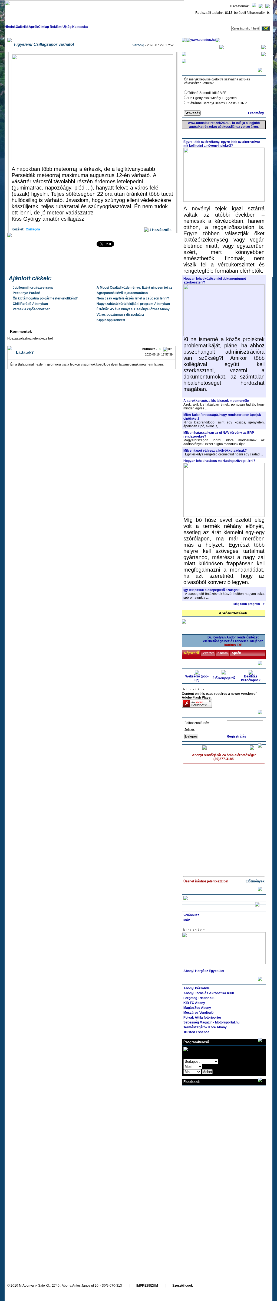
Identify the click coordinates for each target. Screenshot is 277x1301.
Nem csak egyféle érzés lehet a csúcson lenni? (133, 298)
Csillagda (33, 229)
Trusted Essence (196, 1032)
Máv (186, 920)
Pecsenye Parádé (26, 293)
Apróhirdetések (233, 613)
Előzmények (255, 881)
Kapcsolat (80, 27)
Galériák (22, 27)
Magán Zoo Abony (197, 1008)
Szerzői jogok (182, 1285)
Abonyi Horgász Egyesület (203, 971)
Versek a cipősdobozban (31, 309)
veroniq (138, 45)
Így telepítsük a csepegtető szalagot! (211, 590)
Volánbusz (191, 915)
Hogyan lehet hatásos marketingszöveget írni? (219, 461)
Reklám (56, 27)
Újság (66, 27)
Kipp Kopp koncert (111, 320)
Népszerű (191, 653)
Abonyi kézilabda (196, 988)
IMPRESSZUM (147, 1285)
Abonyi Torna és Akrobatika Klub (208, 993)
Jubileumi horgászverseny (33, 287)
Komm (222, 653)
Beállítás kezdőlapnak (250, 678)
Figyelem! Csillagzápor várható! (44, 44)
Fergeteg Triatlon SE (199, 998)
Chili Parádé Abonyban (30, 304)
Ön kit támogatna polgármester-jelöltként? (45, 298)
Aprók (33, 27)
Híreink (10, 27)
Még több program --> (249, 603)
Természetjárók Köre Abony (205, 1027)
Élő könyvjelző (224, 678)
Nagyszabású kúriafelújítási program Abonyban (133, 304)
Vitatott (208, 653)
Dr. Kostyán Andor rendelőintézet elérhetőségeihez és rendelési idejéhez (233, 641)
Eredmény (256, 113)
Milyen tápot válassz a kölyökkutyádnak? (215, 450)
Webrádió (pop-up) (197, 678)
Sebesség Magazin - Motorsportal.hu (211, 1022)
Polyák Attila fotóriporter (202, 1017)
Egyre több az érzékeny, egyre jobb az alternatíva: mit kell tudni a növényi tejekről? (221, 144)
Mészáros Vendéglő (198, 1013)
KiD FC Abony (194, 1003)
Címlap (43, 27)
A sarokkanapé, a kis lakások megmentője (216, 401)
